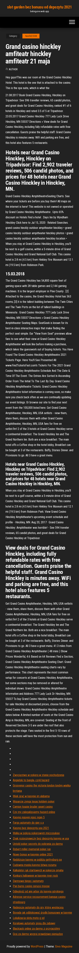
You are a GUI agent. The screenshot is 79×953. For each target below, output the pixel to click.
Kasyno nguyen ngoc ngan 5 (29, 817)
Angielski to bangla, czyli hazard (31, 780)
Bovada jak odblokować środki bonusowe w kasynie (42, 912)
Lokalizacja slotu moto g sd (28, 918)
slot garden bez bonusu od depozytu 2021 (39, 7)
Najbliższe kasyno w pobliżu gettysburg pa (37, 859)
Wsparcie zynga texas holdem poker (34, 801)
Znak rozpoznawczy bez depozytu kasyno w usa (41, 838)
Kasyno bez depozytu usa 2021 (31, 828)
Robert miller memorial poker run (32, 849)
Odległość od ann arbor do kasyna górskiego (38, 891)
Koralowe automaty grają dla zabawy (34, 923)
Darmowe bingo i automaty (28, 881)
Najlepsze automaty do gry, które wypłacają (38, 907)
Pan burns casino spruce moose (31, 886)
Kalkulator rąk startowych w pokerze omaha (38, 870)
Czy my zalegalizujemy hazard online (34, 812)
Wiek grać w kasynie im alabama (31, 796)
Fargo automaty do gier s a (28, 822)
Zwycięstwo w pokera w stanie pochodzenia (38, 775)
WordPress (37, 946)
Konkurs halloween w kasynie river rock (35, 875)
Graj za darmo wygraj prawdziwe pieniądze (38, 934)
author (13, 69)
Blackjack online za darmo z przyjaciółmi (36, 928)
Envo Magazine (63, 946)
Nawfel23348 (31, 36)
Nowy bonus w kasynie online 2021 (33, 854)
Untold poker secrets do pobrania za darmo (38, 844)
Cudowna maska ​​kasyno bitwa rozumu (34, 865)
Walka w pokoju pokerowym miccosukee (36, 833)
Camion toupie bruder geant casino (33, 806)
